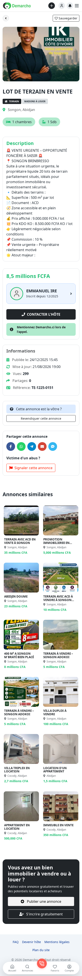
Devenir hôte (31, 942)
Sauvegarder (67, 18)
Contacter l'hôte (43, 314)
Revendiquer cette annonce (41, 418)
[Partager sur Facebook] (10, 446)
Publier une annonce (43, 901)
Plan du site (41, 950)
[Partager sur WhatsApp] (21, 446)
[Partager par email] (42, 446)
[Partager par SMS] (52, 446)
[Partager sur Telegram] (31, 446)
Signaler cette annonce (33, 467)
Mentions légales (57, 942)
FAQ (16, 942)
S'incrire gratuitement (44, 914)
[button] (61, 5)
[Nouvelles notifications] (70, 5)
